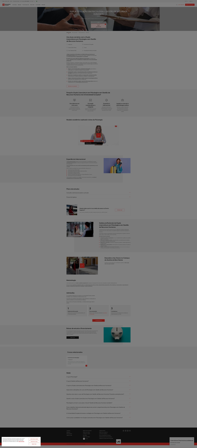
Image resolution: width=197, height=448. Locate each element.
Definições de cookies (34, 441)
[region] (21, 441)
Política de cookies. (21, 441)
